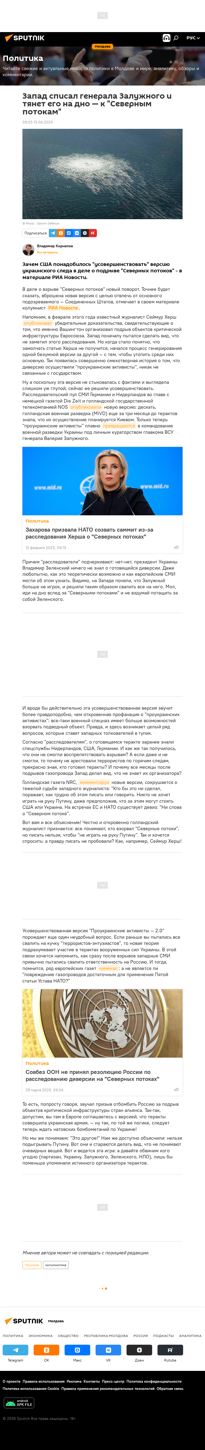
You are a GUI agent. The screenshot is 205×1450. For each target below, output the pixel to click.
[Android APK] (19, 1404)
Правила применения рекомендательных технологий (108, 1388)
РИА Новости (63, 308)
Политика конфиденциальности (154, 1381)
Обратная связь (170, 1388)
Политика (37, 521)
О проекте (12, 1381)
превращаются (119, 426)
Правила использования (44, 1381)
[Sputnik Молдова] (26, 42)
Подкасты (163, 1335)
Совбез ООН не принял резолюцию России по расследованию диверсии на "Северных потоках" (92, 1075)
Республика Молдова (106, 1335)
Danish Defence (48, 223)
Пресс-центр (113, 1381)
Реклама (74, 1381)
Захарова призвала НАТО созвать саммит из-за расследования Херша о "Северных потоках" (89, 533)
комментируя (94, 782)
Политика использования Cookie (31, 1388)
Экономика (41, 1335)
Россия (140, 1335)
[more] (176, 547)
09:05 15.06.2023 (37, 122)
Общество (68, 1335)
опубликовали (85, 407)
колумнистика (55, 1265)
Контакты (92, 1381)
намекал (108, 968)
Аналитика (190, 1335)
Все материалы (47, 252)
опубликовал (38, 323)
